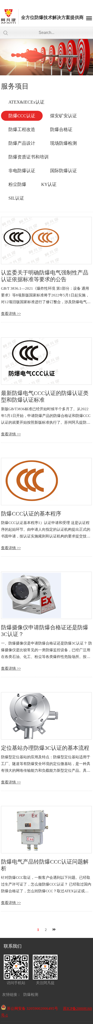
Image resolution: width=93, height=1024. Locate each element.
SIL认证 (16, 198)
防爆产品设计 (21, 143)
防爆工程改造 (21, 129)
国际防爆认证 (63, 170)
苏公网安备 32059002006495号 (32, 1009)
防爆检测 (30, 995)
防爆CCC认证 (21, 115)
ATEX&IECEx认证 (26, 102)
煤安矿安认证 (63, 115)
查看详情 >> (11, 314)
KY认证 (49, 184)
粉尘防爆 (17, 184)
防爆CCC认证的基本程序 (31, 514)
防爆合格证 (61, 129)
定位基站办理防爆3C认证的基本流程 (45, 748)
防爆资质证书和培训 (28, 156)
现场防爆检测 (63, 143)
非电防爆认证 (21, 170)
